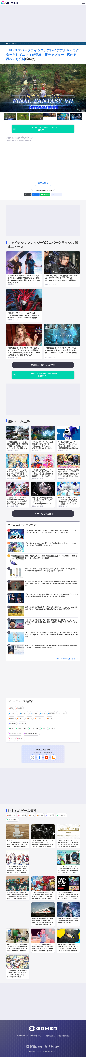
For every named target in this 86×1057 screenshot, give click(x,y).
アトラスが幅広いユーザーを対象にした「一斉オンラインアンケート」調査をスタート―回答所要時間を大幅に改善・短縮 (68, 446)
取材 (11, 728)
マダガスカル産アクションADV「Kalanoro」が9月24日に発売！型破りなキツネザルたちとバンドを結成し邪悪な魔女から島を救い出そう (17, 896)
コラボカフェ (40, 718)
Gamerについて (23, 1036)
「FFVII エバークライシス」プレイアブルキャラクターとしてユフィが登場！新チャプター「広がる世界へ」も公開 (43, 54)
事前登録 (19, 708)
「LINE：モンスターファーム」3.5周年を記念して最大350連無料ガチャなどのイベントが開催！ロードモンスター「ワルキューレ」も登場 (68, 502)
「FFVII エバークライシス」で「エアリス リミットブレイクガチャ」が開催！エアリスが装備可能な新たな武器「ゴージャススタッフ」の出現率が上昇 (24, 351)
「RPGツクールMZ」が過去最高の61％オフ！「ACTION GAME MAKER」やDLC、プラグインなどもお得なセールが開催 (68, 474)
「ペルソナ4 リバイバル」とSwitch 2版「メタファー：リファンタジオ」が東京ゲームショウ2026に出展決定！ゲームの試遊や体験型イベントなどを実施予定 (68, 949)
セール (12, 739)
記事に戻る (43, 182)
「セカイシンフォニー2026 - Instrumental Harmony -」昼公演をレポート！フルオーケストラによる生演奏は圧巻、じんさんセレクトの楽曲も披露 (17, 503)
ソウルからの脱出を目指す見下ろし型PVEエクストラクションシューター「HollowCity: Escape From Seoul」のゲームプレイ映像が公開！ (42, 503)
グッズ (30, 718)
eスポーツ (23, 723)
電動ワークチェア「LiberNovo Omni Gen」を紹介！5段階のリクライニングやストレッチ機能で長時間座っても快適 (17, 844)
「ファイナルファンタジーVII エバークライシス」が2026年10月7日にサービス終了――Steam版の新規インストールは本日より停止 (24, 279)
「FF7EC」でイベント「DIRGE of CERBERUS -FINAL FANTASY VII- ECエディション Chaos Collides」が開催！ (23, 315)
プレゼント (21, 739)
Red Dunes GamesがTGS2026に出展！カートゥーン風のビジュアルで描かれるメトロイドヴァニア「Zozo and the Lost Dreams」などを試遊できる (68, 897)
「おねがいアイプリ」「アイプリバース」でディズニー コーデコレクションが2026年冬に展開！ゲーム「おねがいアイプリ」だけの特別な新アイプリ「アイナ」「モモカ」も (42, 475)
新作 (11, 708)
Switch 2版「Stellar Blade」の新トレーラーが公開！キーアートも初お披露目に (68, 920)
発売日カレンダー (15, 734)
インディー (13, 713)
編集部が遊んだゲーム (32, 734)
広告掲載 (57, 1036)
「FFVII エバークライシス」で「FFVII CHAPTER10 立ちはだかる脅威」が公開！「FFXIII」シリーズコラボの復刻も (61, 350)
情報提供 (49, 1036)
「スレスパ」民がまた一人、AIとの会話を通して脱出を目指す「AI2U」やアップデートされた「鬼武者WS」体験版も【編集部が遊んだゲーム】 (43, 948)
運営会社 (65, 1036)
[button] (2, 116)
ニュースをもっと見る (43, 513)
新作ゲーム (11, 815)
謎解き (12, 718)
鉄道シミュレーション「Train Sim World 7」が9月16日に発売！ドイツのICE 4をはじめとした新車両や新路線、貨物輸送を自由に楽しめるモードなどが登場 (42, 923)
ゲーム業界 (50, 815)
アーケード (24, 713)
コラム (45, 728)
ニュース (13, 43)
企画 (52, 728)
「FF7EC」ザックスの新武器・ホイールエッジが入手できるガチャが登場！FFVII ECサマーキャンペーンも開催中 (61, 278)
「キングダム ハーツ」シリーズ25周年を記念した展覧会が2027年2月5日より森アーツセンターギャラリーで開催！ (68, 843)
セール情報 (22, 815)
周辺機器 (52, 713)
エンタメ (21, 718)
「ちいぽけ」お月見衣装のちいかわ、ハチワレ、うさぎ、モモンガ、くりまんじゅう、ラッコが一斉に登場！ (17, 973)
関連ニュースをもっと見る (43, 365)
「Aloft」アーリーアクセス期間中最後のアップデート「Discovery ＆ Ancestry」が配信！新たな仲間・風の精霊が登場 (42, 446)
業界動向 (13, 723)
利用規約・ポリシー (37, 1036)
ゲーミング (62, 713)
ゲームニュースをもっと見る (66, 659)
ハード (43, 713)
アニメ (50, 718)
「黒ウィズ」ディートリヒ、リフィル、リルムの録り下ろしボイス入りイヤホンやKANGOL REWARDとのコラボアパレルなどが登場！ (17, 474)
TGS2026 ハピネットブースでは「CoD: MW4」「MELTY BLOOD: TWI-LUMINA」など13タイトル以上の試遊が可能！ (42, 844)
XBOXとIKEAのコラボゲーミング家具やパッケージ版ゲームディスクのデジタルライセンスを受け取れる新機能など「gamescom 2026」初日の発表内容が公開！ (17, 949)
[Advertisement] (43, 23)
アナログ (34, 713)
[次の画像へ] (43, 88)
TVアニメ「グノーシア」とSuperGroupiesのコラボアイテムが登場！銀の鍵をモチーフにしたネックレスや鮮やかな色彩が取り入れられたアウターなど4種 (68, 871)
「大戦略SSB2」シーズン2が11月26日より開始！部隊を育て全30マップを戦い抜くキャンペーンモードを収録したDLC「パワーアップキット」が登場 (17, 447)
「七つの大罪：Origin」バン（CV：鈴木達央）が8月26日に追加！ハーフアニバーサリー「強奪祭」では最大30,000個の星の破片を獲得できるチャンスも (42, 897)
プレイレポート (21, 728)
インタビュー (34, 728)
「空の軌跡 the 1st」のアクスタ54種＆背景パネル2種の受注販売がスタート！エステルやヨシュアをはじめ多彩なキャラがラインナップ (17, 870)
